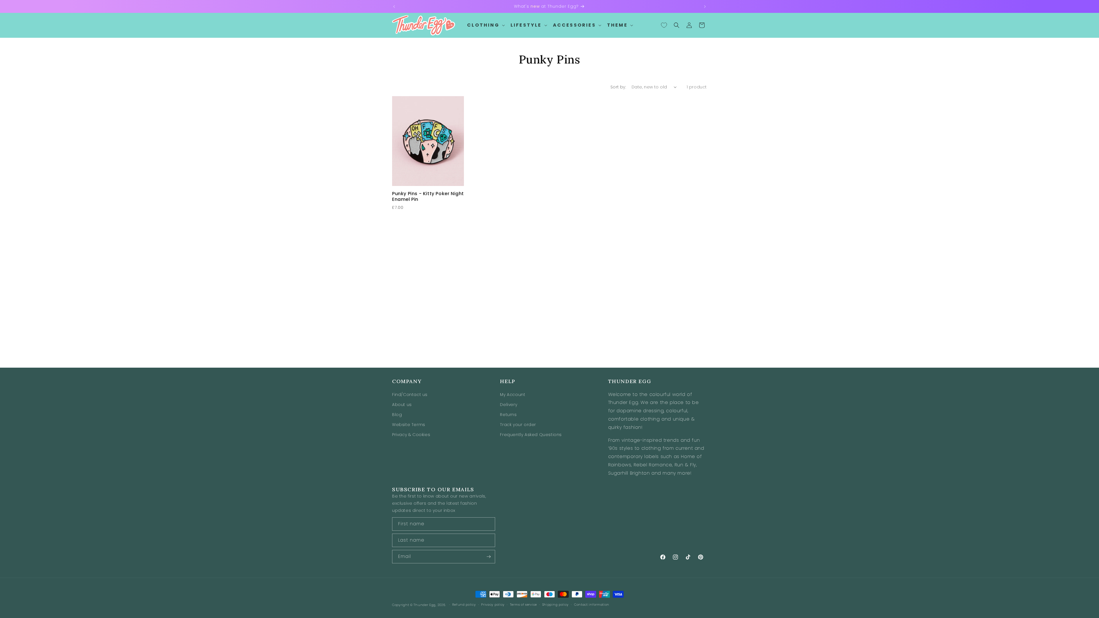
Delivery (508, 404)
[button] (485, 25)
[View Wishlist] (664, 25)
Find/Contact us (410, 394)
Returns (508, 414)
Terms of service (523, 604)
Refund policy (464, 604)
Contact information (591, 604)
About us (402, 404)
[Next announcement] (705, 6)
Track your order (518, 424)
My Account (512, 394)
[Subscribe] (488, 556)
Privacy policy (493, 604)
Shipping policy (555, 604)
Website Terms (408, 424)
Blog (397, 414)
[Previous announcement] (394, 6)
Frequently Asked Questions (531, 434)
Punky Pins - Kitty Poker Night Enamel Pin (428, 197)
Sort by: (618, 87)
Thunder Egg (425, 605)
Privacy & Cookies (411, 434)
